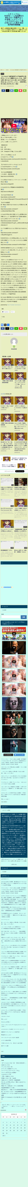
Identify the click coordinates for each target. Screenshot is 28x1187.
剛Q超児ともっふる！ (6, 1034)
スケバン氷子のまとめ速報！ (9, 1072)
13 (17, 1125)
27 (17, 1130)
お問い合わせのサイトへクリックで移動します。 (13, 859)
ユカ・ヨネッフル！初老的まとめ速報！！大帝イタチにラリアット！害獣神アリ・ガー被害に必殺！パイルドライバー (13, 788)
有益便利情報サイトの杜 (7, 1087)
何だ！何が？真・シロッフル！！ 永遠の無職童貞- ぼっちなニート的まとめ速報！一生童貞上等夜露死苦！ (13, 933)
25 (10, 1130)
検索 (2, 614)
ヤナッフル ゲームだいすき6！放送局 (10, 1037)
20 (17, 1127)
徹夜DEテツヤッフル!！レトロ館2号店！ (10, 1031)
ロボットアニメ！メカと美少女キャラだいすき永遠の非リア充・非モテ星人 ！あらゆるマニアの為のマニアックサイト (13, 947)
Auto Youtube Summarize (14, 304)
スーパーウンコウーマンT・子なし (10, 1070)
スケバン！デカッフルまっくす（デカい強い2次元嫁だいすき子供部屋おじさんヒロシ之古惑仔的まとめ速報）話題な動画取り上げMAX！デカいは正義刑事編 (13, 981)
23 (3, 1130)
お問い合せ (14, 864)
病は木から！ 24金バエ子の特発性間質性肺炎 (14, 1089)
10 (6, 1125)
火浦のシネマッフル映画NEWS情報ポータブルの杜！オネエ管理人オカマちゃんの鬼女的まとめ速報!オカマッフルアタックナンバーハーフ (13, 962)
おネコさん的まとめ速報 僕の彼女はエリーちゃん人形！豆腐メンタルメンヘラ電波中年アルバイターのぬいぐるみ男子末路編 (13, 883)
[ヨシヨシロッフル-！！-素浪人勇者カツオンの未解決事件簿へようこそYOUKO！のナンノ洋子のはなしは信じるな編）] (13, 993)
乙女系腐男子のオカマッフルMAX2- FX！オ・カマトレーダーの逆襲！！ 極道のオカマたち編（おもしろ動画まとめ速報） (13, 915)
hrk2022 (14, 349)
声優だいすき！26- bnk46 (8, 1078)
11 (10, 1125)
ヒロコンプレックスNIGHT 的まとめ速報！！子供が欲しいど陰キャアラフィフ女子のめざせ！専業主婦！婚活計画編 (13, 794)
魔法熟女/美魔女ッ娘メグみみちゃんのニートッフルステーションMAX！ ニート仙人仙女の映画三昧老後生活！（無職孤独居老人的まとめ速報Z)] (13, 909)
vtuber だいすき (5, 1065)
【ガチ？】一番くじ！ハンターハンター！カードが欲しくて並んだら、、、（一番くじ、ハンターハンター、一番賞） (14, 1106)
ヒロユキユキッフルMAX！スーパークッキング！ (12, 1029)
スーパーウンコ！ (5, 919)
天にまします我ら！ (6, 1021)
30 (3, 1133)
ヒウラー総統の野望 (6, 1040)
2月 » (4, 1135)
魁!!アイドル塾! (5, 1045)
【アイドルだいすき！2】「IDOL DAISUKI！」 (14, 1063)
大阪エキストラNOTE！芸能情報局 (10, 1080)
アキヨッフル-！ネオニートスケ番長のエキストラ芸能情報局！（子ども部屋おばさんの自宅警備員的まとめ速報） (13, 987)
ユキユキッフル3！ (5, 1016)
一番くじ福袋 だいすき (7, 1076)
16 (3, 1127)
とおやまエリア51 (6, 1074)
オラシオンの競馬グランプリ (9, 1068)
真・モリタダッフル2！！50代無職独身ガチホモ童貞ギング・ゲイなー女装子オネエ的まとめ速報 (13, 1093)
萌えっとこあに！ (5, 799)
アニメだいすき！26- (7, 1066)
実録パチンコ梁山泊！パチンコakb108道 (12, 1085)
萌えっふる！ (4, 1019)
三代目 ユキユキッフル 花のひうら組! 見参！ (12, 1043)
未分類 (2, 73)
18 (10, 1127)
